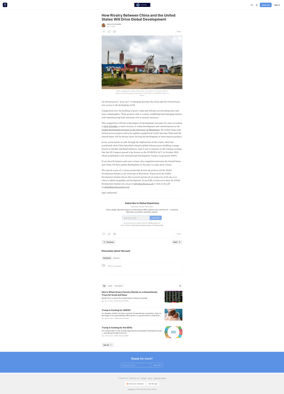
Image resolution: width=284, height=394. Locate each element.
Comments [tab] (107, 258)
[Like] (104, 31)
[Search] (252, 5)
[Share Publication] (256, 5)
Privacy (143, 378)
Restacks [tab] (116, 258)
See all (106, 345)
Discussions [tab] (118, 286)
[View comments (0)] (109, 31)
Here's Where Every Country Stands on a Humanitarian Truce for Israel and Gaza (129, 293)
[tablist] (111, 258)
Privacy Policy (158, 225)
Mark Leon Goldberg (114, 24)
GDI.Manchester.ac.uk (143, 184)
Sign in (277, 5)
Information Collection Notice (141, 225)
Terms (150, 378)
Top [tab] (104, 286)
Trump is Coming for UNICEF (116, 310)
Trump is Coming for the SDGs (117, 327)
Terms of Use (152, 223)
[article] (142, 298)
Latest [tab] (110, 286)
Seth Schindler (111, 126)
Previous (110, 242)
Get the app (152, 384)
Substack (131, 389)
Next (175, 242)
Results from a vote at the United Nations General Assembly (124, 298)
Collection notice (160, 378)
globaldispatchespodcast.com (116, 187)
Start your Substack (136, 384)
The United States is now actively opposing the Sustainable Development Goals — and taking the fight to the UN (132, 332)
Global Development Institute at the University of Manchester (131, 130)
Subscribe (266, 5)
